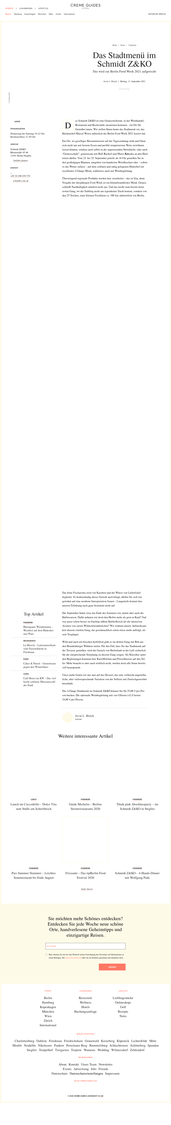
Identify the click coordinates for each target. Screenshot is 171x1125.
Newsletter (105, 1064)
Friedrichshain (73, 1041)
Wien (51, 14)
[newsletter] (95, 1088)
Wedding (103, 1050)
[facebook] (75, 1088)
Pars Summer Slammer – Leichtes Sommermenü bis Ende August (34, 875)
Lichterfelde (139, 1041)
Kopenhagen (29, 14)
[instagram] (82, 1088)
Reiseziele (85, 998)
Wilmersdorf (119, 1050)
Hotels (85, 1007)
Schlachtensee (119, 1045)
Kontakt (74, 1064)
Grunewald (92, 1041)
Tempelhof (46, 1050)
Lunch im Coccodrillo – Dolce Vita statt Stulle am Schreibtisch (34, 806)
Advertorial (124, 89)
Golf (123, 1007)
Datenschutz (60, 1073)
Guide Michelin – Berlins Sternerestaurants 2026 (85, 806)
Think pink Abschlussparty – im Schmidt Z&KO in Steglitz (137, 806)
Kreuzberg (108, 1041)
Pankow (59, 1045)
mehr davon (87, 888)
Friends (103, 1069)
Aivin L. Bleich (110, 81)
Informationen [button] (86, 1057)
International (69, 14)
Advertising (81, 1069)
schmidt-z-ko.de (21, 180)
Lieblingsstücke (123, 998)
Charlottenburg (24, 1041)
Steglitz (32, 1050)
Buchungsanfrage (85, 1011)
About (63, 1064)
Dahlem (41, 1041)
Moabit (17, 1045)
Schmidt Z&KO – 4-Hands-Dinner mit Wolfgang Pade (137, 875)
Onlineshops (123, 1002)
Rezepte (123, 1011)
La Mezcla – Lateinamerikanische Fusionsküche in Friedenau (39, 648)
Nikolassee (45, 1045)
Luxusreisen (25, 8)
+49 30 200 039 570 (20, 175)
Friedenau (55, 1041)
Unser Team (89, 1064)
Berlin (8, 14)
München (42, 14)
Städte (9, 8)
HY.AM (100, 1096)
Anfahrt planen (20, 160)
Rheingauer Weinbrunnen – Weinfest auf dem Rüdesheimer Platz (38, 630)
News (123, 1016)
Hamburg (18, 14)
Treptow (76, 1050)
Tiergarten (62, 1050)
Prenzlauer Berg (76, 1045)
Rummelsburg (98, 1045)
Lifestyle (43, 8)
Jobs (93, 1069)
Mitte (152, 1041)
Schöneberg (137, 1045)
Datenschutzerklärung (73, 957)
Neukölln (30, 1045)
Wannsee (89, 1050)
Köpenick (123, 1041)
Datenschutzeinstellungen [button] (86, 1073)
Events (67, 1069)
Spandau (153, 1045)
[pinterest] (88, 1088)
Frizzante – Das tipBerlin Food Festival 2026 (85, 875)
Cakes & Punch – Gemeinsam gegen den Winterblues (39, 665)
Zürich (58, 14)
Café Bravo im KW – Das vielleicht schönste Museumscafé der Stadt (40, 681)
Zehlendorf (137, 1050)
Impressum (112, 1073)
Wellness (85, 1002)
